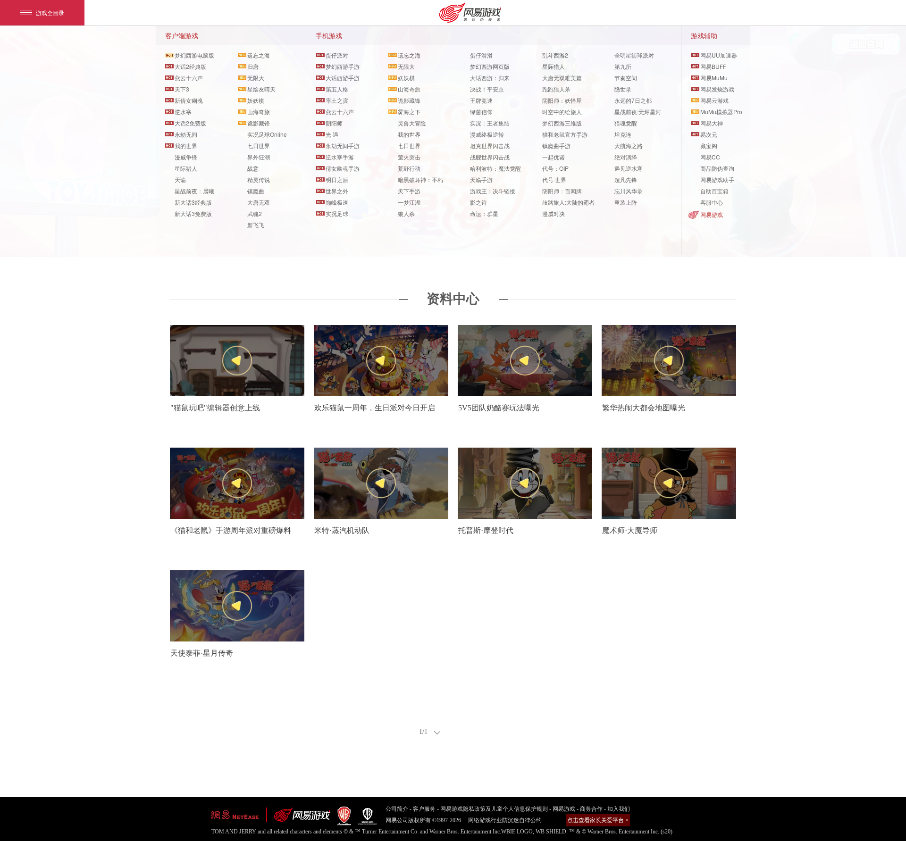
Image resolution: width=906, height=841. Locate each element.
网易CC (710, 157)
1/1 (423, 731)
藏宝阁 (708, 146)
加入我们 (618, 809)
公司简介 (397, 809)
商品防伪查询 (717, 168)
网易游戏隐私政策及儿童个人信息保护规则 (494, 809)
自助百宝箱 (714, 191)
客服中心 (711, 202)
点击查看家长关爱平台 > (598, 820)
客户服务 (424, 809)
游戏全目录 (50, 12)
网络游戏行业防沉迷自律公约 (505, 820)
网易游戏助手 (717, 179)
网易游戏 (711, 214)
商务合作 (591, 809)
